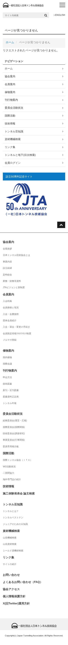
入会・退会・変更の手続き (16, 327)
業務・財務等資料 (12, 281)
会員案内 (10, 84)
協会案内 (10, 76)
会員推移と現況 (11, 307)
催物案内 (10, 92)
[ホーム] (23, 5)
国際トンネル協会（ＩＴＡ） (17, 460)
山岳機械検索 (9, 537)
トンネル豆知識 (14, 131)
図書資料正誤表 (11, 396)
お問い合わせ (11, 574)
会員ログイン (13, 162)
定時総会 (7, 274)
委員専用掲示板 (11, 446)
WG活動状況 (9, 466)
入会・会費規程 (11, 314)
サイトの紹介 (9, 564)
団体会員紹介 (9, 320)
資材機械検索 (13, 139)
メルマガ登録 (9, 340)
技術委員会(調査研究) (14, 433)
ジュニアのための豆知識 (15, 524)
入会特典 (7, 301)
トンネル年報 (9, 403)
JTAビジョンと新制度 (14, 287)
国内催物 (7, 357)
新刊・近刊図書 (11, 390)
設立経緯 (7, 268)
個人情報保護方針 (14, 596)
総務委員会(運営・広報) (15, 420)
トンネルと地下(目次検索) (20, 154)
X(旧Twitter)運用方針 (16, 603)
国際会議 (7, 363)
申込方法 (7, 377)
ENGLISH (60, 15)
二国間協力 (8, 473)
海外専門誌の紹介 (12, 479)
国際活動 (10, 115)
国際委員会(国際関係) (14, 427)
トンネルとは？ (11, 511)
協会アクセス (11, 589)
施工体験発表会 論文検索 (19, 493)
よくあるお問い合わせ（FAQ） (23, 582)
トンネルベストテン (13, 517)
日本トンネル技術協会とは (16, 255)
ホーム (10, 42)
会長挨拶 (7, 248)
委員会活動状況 (14, 107)
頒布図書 (7, 384)
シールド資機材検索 (13, 550)
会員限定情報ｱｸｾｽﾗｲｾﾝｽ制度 (17, 333)
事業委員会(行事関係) (14, 440)
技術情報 (10, 123)
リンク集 (10, 147)
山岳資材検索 (9, 544)
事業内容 (7, 261)
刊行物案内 (11, 99)
